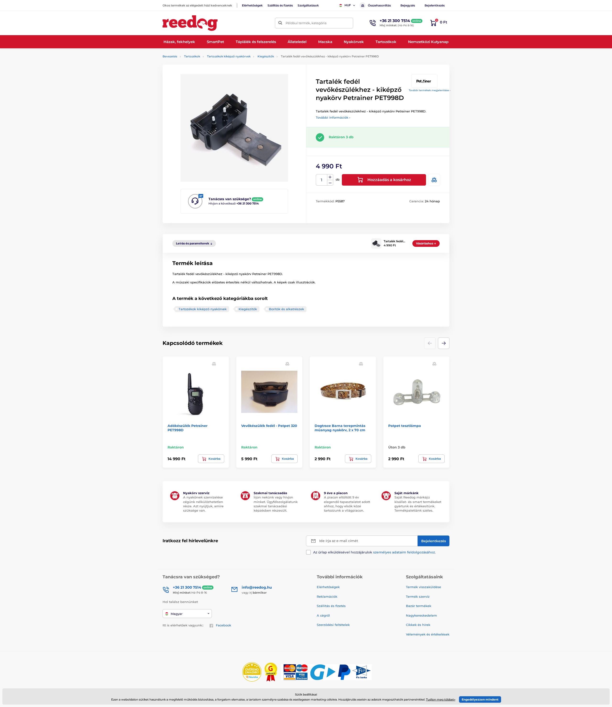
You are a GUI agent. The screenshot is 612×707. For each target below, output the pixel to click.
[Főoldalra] (190, 23)
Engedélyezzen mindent (480, 699)
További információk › (333, 117)
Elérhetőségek (252, 5)
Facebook (223, 625)
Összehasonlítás (379, 5)
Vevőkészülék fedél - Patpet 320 (269, 426)
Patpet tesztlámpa (404, 426)
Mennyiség (321, 180)
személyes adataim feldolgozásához (404, 552)
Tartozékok (192, 56)
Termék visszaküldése (423, 587)
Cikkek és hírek (418, 625)
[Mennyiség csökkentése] (330, 183)
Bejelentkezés (435, 5)
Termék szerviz (418, 596)
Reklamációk (327, 596)
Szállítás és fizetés (280, 5)
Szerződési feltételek (333, 625)
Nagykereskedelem (421, 615)
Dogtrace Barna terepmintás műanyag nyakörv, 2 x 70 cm (340, 428)
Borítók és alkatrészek (286, 309)
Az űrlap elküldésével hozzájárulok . (374, 552)
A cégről (323, 615)
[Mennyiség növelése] (330, 177)
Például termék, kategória (306, 23)
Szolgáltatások (308, 5)
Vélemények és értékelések (427, 634)
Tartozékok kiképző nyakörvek (229, 56)
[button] (443, 343)
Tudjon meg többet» (440, 699)
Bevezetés (170, 56)
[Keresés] (280, 23)
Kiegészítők (265, 56)
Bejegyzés (407, 5)
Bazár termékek (418, 606)
